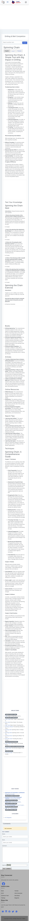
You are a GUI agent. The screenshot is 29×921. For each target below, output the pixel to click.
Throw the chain (8, 752)
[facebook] (3, 883)
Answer (8, 226)
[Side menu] (7, 2)
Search (24, 42)
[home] (16, 2)
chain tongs (7, 719)
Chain (6, 716)
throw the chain (8, 738)
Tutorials (16, 890)
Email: (3, 839)
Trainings (3, 897)
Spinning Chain (8, 732)
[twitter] (13, 911)
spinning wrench (9, 735)
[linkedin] (6, 911)
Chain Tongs (8, 743)
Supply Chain (8, 748)
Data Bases (17, 895)
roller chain (7, 725)
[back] (26, 918)
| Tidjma (23, 918)
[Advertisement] (14, 14)
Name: (3, 834)
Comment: (4, 845)
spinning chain (8, 729)
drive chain (7, 722)
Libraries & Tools (5, 895)
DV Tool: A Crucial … (15, 805)
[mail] (3, 911)
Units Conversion (18, 893)
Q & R (2, 893)
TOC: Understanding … (11, 808)
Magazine (16, 897)
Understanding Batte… (13, 802)
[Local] (3, 2)
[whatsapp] (16, 911)
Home (2, 890)
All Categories (8, 817)
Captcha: (4, 865)
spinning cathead (9, 726)
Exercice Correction (10, 304)
